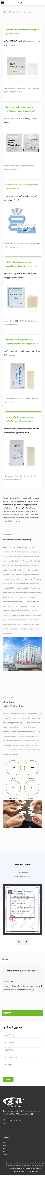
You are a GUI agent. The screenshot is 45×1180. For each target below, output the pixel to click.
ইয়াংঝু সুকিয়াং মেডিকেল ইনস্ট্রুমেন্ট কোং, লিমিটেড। (24, 1163)
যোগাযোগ (5, 1154)
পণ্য (7, 12)
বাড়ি (4, 12)
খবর (4, 1151)
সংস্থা (4, 1145)
